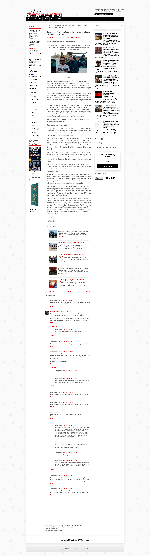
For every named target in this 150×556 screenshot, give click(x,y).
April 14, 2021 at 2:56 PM (70, 378)
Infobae (59, 217)
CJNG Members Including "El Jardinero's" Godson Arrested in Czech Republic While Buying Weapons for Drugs (111, 124)
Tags (105, 30)
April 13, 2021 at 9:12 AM (64, 311)
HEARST (34, 109)
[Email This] (48, 221)
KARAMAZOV (36, 119)
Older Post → (88, 291)
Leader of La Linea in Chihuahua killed (69, 230)
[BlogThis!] (50, 221)
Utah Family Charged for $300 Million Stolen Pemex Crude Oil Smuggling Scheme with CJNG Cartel (111, 78)
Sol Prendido (36, 135)
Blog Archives (115, 30)
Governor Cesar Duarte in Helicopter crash (70, 267)
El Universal (66, 217)
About (53, 19)
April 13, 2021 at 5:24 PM (70, 370)
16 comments (75, 37)
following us (85, 540)
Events (46, 19)
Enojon (34, 106)
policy (34, 85)
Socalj (34, 132)
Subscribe (107, 166)
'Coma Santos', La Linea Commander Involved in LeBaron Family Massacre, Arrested (68, 33)
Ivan (33, 116)
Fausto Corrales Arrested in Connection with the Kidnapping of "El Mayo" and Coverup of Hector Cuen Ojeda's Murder (111, 63)
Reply (52, 306)
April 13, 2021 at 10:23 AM (65, 341)
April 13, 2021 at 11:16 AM (65, 392)
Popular (98, 30)
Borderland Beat (74, 549)
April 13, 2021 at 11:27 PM (70, 442)
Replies (54, 326)
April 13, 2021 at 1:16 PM (70, 425)
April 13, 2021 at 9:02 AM (65, 300)
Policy (59, 19)
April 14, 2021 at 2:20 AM (70, 452)
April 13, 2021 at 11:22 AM (65, 412)
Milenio (54, 217)
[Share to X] (52, 221)
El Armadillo (35, 99)
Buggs (34, 96)
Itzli (33, 112)
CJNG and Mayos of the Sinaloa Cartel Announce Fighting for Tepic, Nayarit (110, 35)
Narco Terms (37, 19)
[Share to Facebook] (54, 221)
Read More (61, 236)
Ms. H (33, 125)
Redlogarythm (36, 129)
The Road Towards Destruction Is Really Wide (111, 48)
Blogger (89, 549)
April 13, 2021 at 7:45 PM (65, 488)
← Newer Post (50, 291)
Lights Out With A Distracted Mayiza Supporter (108, 93)
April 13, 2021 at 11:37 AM (65, 475)
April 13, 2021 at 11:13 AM (65, 351)
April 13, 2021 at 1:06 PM (70, 329)
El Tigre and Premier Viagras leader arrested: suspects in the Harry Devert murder (71, 280)
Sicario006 (53, 311)
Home (29, 19)
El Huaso (34, 102)
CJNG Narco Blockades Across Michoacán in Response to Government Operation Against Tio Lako (111, 108)
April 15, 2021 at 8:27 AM (70, 460)
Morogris (34, 122)
